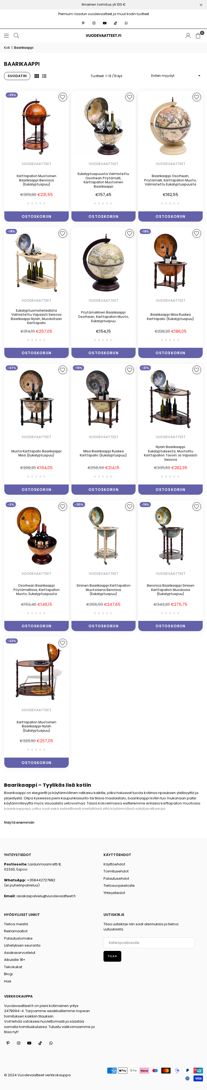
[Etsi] (16, 35)
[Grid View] (36, 76)
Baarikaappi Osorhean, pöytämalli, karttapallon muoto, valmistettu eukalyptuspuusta (170, 180)
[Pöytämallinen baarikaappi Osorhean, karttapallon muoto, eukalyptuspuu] (104, 263)
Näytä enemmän (19, 822)
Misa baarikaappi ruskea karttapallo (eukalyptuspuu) (103, 453)
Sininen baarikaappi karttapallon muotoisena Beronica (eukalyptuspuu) (103, 589)
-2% (11, 504)
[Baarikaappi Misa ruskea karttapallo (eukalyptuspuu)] (170, 263)
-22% (12, 641)
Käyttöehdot (114, 864)
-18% (11, 231)
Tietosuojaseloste (119, 885)
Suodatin (17, 75)
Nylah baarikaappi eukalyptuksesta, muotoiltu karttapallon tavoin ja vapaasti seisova (170, 453)
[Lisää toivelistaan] (62, 97)
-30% (79, 504)
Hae (7, 981)
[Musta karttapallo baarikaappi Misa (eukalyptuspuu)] (36, 399)
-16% (78, 368)
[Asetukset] (188, 35)
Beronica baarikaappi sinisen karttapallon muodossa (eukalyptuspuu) (170, 589)
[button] (198, 35)
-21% (145, 368)
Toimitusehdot (116, 871)
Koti (7, 47)
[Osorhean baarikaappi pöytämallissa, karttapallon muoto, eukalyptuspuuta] (36, 536)
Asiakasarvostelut (19, 952)
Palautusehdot (116, 878)
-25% (12, 95)
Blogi (8, 973)
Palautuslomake (18, 938)
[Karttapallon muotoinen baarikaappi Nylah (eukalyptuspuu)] (36, 672)
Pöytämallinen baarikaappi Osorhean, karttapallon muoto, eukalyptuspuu (103, 316)
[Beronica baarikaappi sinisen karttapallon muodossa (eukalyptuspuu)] (170, 536)
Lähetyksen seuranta (22, 945)
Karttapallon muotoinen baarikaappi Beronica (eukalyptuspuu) (36, 180)
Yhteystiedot (114, 892)
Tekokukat (13, 966)
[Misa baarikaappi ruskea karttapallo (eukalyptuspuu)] (104, 399)
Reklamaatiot (15, 931)
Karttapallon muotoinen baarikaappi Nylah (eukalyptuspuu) (36, 726)
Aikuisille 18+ (14, 959)
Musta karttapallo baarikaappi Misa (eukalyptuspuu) (36, 453)
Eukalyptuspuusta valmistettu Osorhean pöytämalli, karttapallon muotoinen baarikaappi (103, 180)
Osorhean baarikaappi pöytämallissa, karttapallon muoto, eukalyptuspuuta (36, 589)
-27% (12, 368)
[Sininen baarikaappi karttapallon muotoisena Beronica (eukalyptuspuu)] (104, 536)
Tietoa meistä (16, 924)
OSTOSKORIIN (36, 216)
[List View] (44, 76)
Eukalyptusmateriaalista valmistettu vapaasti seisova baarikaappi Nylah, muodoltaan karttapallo (36, 317)
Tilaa (112, 956)
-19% (145, 504)
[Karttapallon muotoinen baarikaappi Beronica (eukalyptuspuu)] (36, 126)
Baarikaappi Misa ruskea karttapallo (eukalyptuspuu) (170, 316)
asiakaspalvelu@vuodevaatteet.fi (45, 896)
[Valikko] (6, 35)
